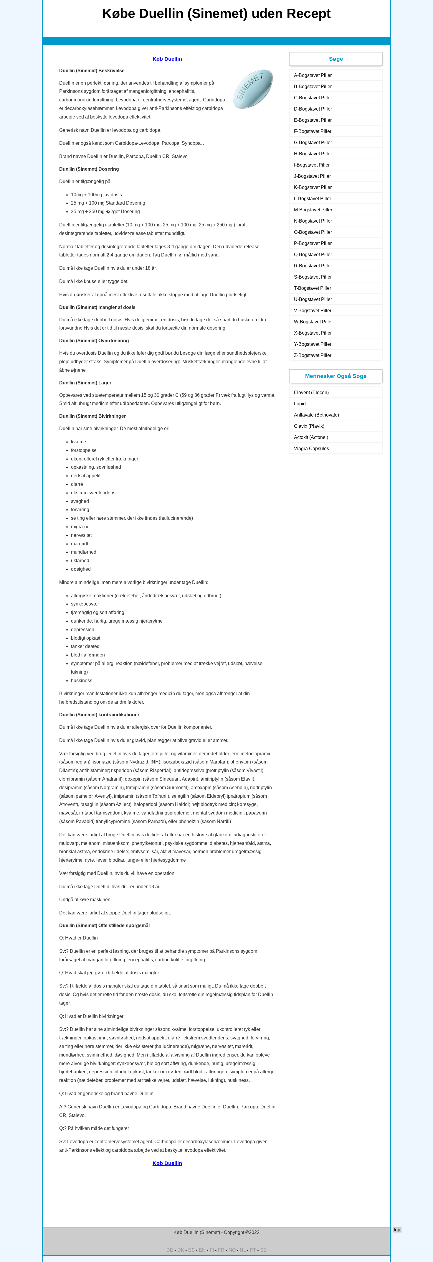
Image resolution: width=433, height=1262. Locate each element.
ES (191, 1250)
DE (169, 1250)
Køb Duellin (167, 59)
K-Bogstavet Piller (313, 187)
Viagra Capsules (311, 448)
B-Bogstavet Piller (313, 86)
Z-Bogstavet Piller (312, 355)
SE (263, 1250)
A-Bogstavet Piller (313, 75)
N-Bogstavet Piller (313, 220)
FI (212, 1250)
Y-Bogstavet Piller (312, 344)
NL (243, 1250)
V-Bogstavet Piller (312, 310)
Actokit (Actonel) (311, 437)
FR (221, 1250)
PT (253, 1250)
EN (202, 1250)
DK (180, 1250)
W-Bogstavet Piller (313, 321)
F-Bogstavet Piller (312, 131)
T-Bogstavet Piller (312, 288)
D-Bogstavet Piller (313, 108)
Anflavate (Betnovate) (316, 414)
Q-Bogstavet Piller (313, 254)
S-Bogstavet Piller (313, 276)
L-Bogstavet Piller (312, 198)
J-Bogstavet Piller (312, 176)
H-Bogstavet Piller (313, 153)
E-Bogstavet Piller (313, 120)
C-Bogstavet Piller (313, 97)
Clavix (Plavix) (309, 426)
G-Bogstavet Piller (313, 142)
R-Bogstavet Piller (313, 265)
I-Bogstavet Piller (312, 164)
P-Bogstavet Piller (313, 243)
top (397, 1229)
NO (232, 1250)
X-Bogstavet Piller (313, 332)
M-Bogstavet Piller (313, 209)
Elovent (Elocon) (311, 392)
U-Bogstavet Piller (313, 299)
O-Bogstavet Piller (313, 232)
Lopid (300, 403)
